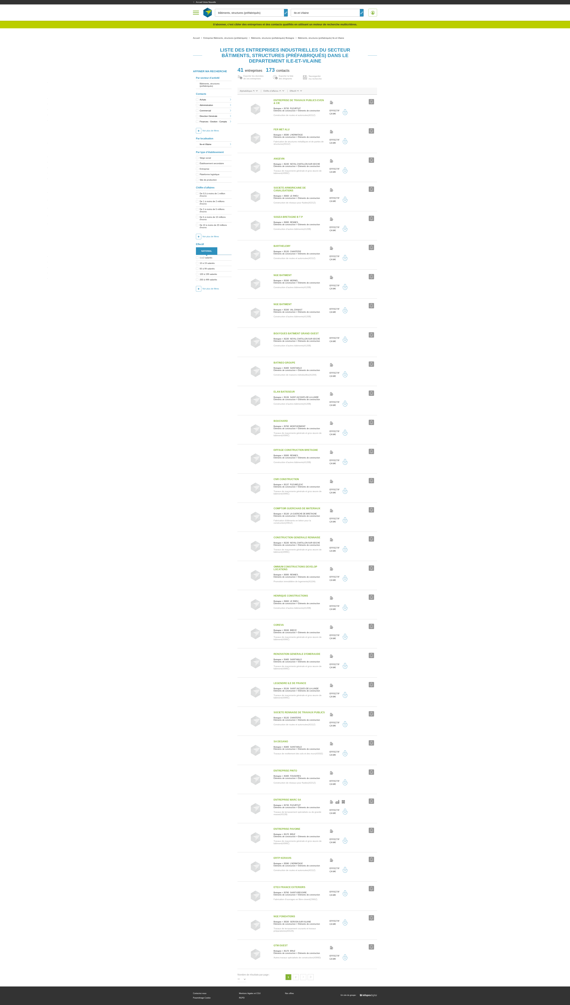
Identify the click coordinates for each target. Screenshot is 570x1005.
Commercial (205, 110)
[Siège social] (331, 103)
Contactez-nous (199, 993)
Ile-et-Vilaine (205, 144)
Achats (203, 99)
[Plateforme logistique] (343, 802)
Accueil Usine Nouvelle (206, 2)
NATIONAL (206, 251)
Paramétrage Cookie (201, 998)
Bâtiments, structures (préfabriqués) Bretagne (272, 38)
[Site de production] (337, 802)
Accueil (196, 38)
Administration (206, 105)
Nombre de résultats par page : (254, 974)
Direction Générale (208, 116)
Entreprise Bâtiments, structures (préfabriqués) (225, 38)
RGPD (241, 998)
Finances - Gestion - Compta (213, 121)
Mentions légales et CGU (250, 993)
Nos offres (289, 993)
